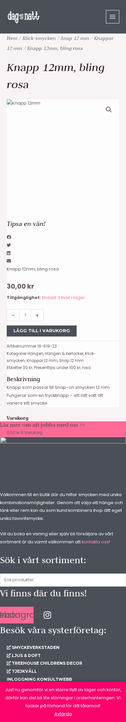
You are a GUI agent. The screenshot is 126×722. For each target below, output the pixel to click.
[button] (109, 110)
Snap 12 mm (75, 38)
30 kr (27, 367)
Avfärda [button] (63, 714)
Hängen (35, 353)
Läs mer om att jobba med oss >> (42, 424)
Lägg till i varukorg (41, 330)
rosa (86, 367)
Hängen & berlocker (64, 353)
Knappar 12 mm (42, 360)
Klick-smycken (39, 38)
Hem (12, 38)
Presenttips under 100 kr (57, 367)
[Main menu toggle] (112, 16)
